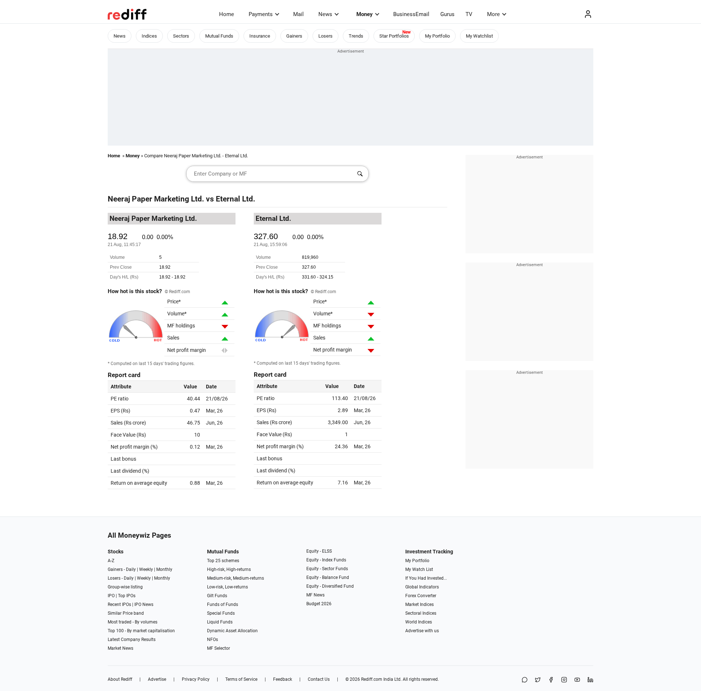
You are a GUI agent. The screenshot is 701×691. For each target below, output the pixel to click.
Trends (356, 36)
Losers (325, 36)
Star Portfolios (394, 36)
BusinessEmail (411, 14)
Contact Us (319, 679)
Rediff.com (371, 679)
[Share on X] (538, 680)
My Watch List (419, 569)
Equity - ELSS (319, 551)
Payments (261, 14)
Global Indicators (422, 587)
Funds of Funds (222, 604)
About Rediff (120, 679)
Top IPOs (126, 595)
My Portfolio (437, 36)
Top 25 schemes (223, 560)
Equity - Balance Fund (327, 577)
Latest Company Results (132, 639)
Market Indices (419, 604)
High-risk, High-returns (229, 569)
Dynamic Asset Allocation (232, 630)
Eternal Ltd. (235, 199)
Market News (120, 648)
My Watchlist (479, 36)
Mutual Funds (219, 36)
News (325, 14)
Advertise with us (422, 630)
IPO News (143, 604)
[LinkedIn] (590, 680)
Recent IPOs (119, 604)
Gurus (447, 14)
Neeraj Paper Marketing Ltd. (156, 199)
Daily (131, 569)
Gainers (294, 36)
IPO (111, 595)
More (493, 14)
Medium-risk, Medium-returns (235, 578)
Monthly (164, 569)
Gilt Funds (217, 595)
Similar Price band (126, 613)
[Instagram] (564, 680)
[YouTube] (577, 680)
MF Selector (218, 648)
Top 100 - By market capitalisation (141, 630)
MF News (315, 595)
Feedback (282, 679)
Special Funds (221, 613)
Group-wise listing (125, 587)
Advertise (157, 679)
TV (469, 14)
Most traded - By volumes (132, 622)
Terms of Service (241, 679)
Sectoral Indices (420, 613)
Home (226, 14)
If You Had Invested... (426, 578)
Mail (298, 14)
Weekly (146, 569)
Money (364, 14)
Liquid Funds (220, 622)
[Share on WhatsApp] (525, 680)
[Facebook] (551, 680)
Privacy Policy (196, 679)
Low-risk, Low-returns (227, 587)
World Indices (418, 622)
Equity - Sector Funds (327, 568)
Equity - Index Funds (326, 560)
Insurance (259, 36)
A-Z (111, 560)
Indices (149, 36)
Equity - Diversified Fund (330, 586)
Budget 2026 (319, 603)
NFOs (212, 639)
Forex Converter (420, 595)
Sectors (181, 36)
